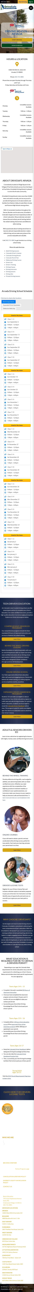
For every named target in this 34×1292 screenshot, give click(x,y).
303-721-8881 (5, 2)
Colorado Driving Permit (13, 255)
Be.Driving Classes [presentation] (8, 301)
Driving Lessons (10, 271)
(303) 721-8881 (10, 240)
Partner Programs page (22, 1169)
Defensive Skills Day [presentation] (9, 308)
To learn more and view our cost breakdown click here (16, 798)
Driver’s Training (11, 264)
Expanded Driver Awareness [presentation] (11, 305)
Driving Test (9, 274)
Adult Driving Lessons (12, 251)
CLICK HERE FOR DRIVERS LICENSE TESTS (17, 1093)
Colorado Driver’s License (13, 253)
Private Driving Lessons (13, 276)
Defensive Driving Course (13, 260)
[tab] (9, 301)
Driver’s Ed (9, 262)
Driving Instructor (11, 269)
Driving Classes (10, 267)
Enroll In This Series (17, 315)
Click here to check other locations (11, 298)
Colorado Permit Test (12, 258)
